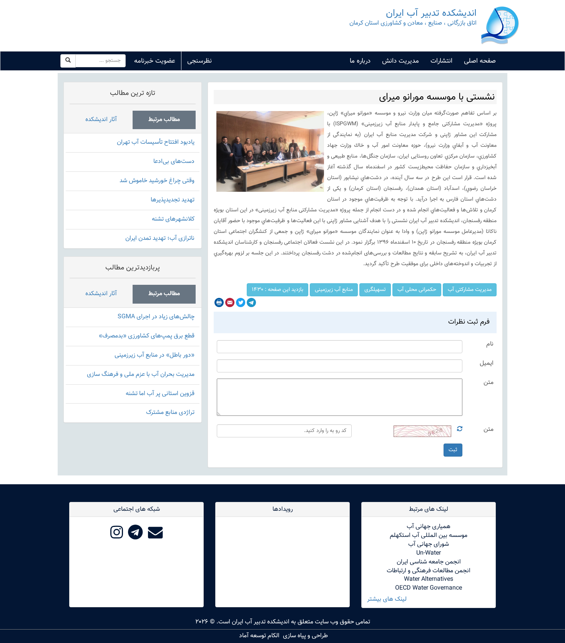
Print (219, 302)
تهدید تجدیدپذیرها (172, 200)
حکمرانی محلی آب (416, 290)
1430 (277, 290)
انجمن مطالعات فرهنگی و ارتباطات (428, 571)
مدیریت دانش (400, 61)
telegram (251, 302)
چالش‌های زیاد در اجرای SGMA (156, 317)
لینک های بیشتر (387, 599)
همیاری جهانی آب (428, 527)
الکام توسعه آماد (259, 636)
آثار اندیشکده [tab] (101, 120)
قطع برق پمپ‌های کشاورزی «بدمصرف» (146, 336)
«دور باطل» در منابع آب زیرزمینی (154, 355)
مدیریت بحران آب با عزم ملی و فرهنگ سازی (140, 374)
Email (229, 302)
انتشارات (441, 61)
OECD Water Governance (428, 588)
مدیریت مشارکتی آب (470, 290)
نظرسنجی (199, 61)
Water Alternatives (428, 579)
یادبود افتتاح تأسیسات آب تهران (155, 142)
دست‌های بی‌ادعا (173, 161)
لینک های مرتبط (428, 509)
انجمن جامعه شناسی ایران (429, 562)
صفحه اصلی (480, 61)
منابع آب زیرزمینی (334, 290)
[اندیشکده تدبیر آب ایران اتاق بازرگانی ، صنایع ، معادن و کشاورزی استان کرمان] (500, 26)
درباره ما (360, 61)
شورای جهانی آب (428, 544)
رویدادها (283, 509)
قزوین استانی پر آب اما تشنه (160, 394)
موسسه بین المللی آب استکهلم (428, 535)
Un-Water (428, 553)
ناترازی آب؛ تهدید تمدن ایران (159, 238)
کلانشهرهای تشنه (173, 219)
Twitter (240, 302)
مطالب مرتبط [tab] (164, 120)
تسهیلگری (375, 290)
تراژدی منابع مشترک (170, 412)
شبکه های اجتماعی (136, 509)
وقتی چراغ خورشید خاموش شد (157, 181)
